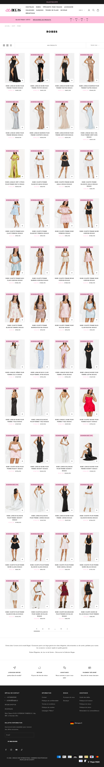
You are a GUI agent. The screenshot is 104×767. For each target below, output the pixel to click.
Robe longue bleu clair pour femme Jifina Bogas (39, 373)
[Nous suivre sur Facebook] (6, 750)
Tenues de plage (52, 10)
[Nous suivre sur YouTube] (16, 750)
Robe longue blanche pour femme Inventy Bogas (15, 518)
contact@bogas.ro (12, 700)
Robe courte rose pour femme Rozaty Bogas (15, 467)
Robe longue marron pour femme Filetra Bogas (89, 87)
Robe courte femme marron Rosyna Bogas (39, 326)
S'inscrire (12, 741)
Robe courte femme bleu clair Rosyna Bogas (89, 326)
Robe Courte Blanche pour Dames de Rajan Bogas (39, 614)
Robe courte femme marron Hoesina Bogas (39, 279)
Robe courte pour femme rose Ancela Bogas (64, 566)
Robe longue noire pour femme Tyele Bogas (15, 420)
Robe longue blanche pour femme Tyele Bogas (39, 420)
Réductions (30, 13)
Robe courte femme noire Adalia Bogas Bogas (64, 183)
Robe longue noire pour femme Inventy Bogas (89, 467)
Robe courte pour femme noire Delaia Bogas (89, 566)
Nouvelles (30, 7)
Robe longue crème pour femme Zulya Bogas (14, 373)
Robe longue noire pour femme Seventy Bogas (40, 467)
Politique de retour (85, 704)
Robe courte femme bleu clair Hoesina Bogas (15, 279)
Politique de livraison (86, 700)
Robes (38, 7)
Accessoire (68, 7)
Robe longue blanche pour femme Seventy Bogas (64, 469)
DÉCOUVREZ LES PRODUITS (42, 19)
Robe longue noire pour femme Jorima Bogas (64, 516)
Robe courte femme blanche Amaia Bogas (39, 183)
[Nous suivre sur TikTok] (22, 750)
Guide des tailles (85, 697)
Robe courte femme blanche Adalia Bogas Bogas (89, 184)
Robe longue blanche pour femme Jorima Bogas (39, 516)
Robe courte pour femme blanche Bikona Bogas (89, 516)
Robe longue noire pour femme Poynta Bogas (40, 87)
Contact (44, 697)
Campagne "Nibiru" (48, 711)
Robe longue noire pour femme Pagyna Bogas (64, 87)
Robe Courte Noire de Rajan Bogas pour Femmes (89, 613)
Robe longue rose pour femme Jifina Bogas (64, 373)
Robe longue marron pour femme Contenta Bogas (40, 134)
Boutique (66, 700)
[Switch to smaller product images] (7, 45)
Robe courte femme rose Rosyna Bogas (64, 326)
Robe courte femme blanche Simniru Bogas (15, 326)
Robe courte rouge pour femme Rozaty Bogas (89, 420)
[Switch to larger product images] (4, 45)
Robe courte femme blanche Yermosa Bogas (39, 232)
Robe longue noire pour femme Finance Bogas (15, 87)
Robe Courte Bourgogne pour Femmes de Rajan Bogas (64, 614)
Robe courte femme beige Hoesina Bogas (64, 279)
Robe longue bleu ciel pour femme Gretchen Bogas (89, 135)
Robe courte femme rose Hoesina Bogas (89, 279)
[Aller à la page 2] (67, 629)
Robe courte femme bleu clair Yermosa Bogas (15, 232)
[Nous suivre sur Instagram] (11, 750)
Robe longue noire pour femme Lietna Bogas (89, 373)
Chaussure (30, 10)
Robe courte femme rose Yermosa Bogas (64, 232)
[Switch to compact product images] (11, 45)
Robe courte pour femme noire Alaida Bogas (14, 566)
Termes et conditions (48, 704)
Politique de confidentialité (50, 700)
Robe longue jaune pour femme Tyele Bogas (64, 420)
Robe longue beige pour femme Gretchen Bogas (64, 134)
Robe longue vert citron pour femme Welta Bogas (14, 183)
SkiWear (64, 10)
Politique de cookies (48, 707)
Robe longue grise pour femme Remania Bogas (15, 134)
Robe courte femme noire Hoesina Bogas (89, 232)
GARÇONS (39, 10)
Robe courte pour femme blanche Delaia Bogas (14, 613)
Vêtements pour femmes (52, 7)
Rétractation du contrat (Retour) (89, 711)
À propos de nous (69, 697)
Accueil (7, 26)
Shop (13, 26)
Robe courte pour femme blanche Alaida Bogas (39, 566)
